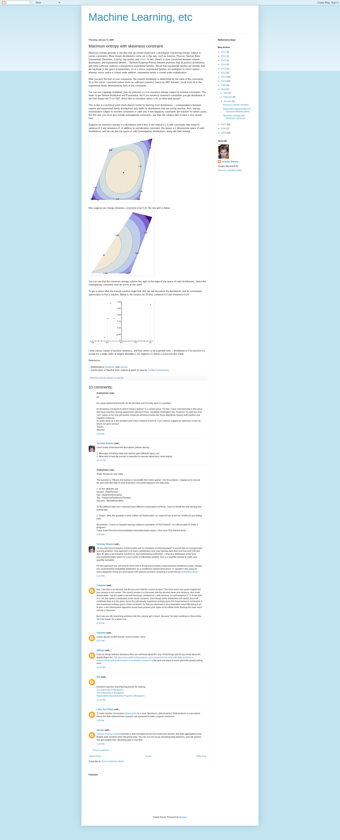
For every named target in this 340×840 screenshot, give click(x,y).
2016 (223, 56)
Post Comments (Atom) (113, 761)
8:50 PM (100, 623)
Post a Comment (101, 750)
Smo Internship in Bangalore (110, 693)
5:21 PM (100, 576)
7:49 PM (100, 744)
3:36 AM (100, 534)
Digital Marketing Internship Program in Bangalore (121, 696)
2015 (223, 60)
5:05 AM (100, 720)
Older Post (201, 756)
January (227, 101)
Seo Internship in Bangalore (110, 690)
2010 (223, 81)
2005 (223, 133)
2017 (223, 52)
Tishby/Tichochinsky (158, 370)
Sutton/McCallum (189, 572)
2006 (223, 128)
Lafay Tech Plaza (105, 709)
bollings (100, 650)
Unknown (101, 585)
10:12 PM (101, 460)
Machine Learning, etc (140, 17)
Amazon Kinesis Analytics (109, 734)
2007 (223, 124)
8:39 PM (100, 434)
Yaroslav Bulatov (105, 443)
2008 (223, 89)
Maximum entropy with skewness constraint (234, 116)
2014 (223, 64)
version (124, 367)
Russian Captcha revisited (235, 105)
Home (148, 756)
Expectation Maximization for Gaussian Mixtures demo (237, 110)
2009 (223, 85)
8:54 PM (100, 641)
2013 (223, 68)
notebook (109, 367)
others (143, 59)
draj (98, 677)
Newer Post (95, 756)
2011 (223, 77)
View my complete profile (230, 170)
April (225, 93)
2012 (223, 73)
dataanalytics (131, 713)
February (228, 97)
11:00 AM (101, 667)
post (144, 92)
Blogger (183, 817)
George (100, 730)
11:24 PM (101, 700)
